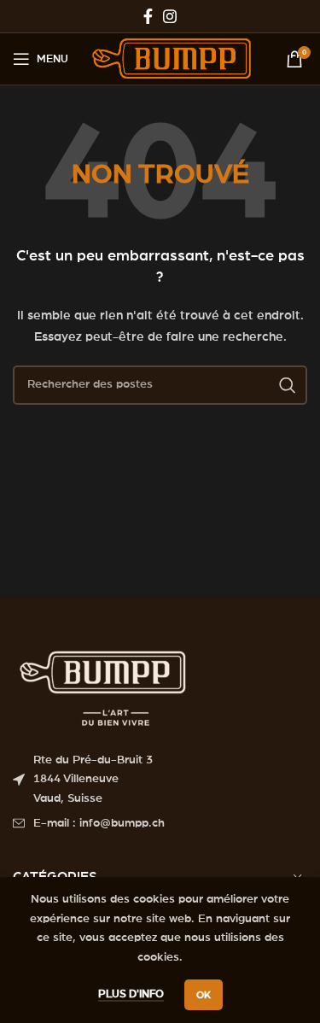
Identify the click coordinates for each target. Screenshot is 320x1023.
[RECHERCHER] (287, 385)
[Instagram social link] (170, 16)
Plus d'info (131, 994)
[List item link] (160, 823)
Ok (203, 995)
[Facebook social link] (148, 16)
